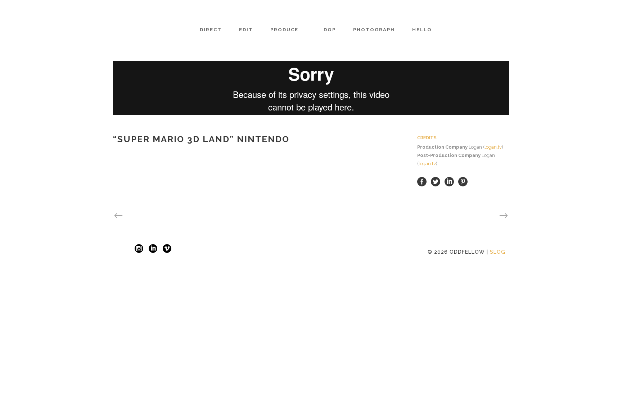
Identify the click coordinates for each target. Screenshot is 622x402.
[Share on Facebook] (422, 181)
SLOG (497, 252)
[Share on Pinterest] (463, 181)
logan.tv (493, 147)
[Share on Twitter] (435, 181)
